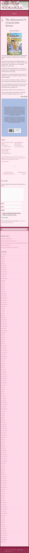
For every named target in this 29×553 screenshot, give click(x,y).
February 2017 (3, 502)
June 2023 (3, 337)
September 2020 (4, 408)
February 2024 (3, 319)
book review (17, 158)
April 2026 (3, 263)
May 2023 (3, 339)
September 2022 (4, 356)
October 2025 (3, 276)
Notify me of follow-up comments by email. (12, 213)
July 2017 (3, 491)
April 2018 (3, 472)
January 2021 (3, 400)
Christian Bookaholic (12, 6)
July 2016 (3, 517)
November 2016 (4, 509)
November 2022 (4, 352)
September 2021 (4, 382)
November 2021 (4, 378)
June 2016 (3, 519)
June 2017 (3, 493)
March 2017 (3, 500)
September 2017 (4, 487)
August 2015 (3, 541)
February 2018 (3, 476)
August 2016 (3, 515)
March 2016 (3, 526)
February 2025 (3, 293)
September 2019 (4, 435)
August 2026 (3, 254)
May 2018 (3, 469)
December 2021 (4, 376)
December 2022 (4, 350)
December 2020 (4, 402)
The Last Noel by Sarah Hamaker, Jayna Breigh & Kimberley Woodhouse (14, 243)
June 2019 (3, 441)
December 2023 (4, 324)
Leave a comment (5, 161)
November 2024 (4, 300)
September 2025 (4, 278)
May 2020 (3, 417)
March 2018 (3, 474)
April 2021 (3, 393)
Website (2, 210)
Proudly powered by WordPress (10, 549)
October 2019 (3, 432)
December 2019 (4, 428)
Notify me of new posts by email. (9, 214)
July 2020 (3, 413)
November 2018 (4, 456)
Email (2, 206)
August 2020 (3, 411)
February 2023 (3, 345)
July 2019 (3, 439)
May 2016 (3, 522)
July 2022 (3, 361)
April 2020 (3, 419)
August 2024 (3, 306)
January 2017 (3, 504)
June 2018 (3, 467)
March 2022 (3, 369)
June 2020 (3, 415)
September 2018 (4, 461)
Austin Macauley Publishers (9, 158)
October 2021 (3, 380)
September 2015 (4, 539)
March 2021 (3, 395)
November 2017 (4, 482)
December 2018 (4, 454)
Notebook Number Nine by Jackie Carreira (8, 240)
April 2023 (3, 341)
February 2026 (3, 267)
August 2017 (3, 489)
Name (2, 203)
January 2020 (3, 426)
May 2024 (3, 313)
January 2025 (3, 295)
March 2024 (3, 317)
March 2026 (3, 265)
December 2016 (4, 506)
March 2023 (3, 343)
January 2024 (3, 321)
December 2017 (4, 480)
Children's (21, 156)
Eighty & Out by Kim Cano (5, 245)
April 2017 (3, 498)
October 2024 (3, 302)
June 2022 (3, 363)
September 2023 (4, 330)
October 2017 (3, 485)
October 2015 (3, 537)
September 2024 (4, 304)
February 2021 (3, 398)
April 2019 (3, 445)
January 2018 (3, 478)
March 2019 (3, 448)
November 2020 (4, 404)
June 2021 (3, 389)
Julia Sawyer (21, 158)
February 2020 (3, 424)
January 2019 (3, 452)
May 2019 (3, 443)
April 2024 (3, 315)
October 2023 (3, 328)
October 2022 (3, 354)
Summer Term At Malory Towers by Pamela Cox (9, 247)
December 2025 (4, 271)
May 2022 (3, 365)
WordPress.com (9, 551)
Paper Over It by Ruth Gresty (6, 238)
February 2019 (3, 450)
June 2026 (3, 258)
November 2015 (4, 535)
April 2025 (3, 289)
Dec (2, 19)
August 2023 (3, 332)
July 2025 (3, 282)
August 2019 (3, 437)
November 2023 (4, 326)
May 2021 (3, 391)
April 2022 (3, 367)
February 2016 (3, 528)
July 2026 (3, 256)
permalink (16, 159)
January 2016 (3, 530)
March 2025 (3, 291)
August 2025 (3, 280)
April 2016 (3, 524)
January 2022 (3, 374)
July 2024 (3, 308)
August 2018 (3, 463)
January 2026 (3, 269)
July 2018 (3, 465)
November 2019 (4, 430)
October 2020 (3, 406)
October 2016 (3, 511)
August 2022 (3, 358)
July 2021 (3, 387)
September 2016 (4, 513)
